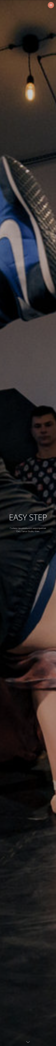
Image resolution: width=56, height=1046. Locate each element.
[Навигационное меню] (50, 5)
